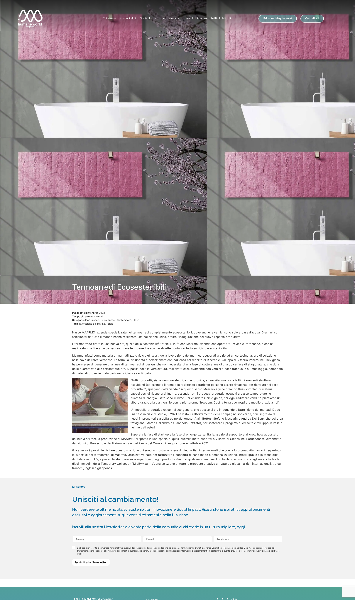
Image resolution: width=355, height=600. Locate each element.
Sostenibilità (128, 18)
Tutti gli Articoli (220, 18)
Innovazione (171, 18)
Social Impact (149, 18)
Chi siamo (109, 18)
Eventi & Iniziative (195, 18)
